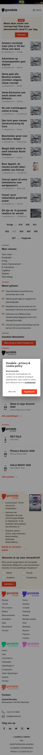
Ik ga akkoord (29, 391)
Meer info (12, 391)
